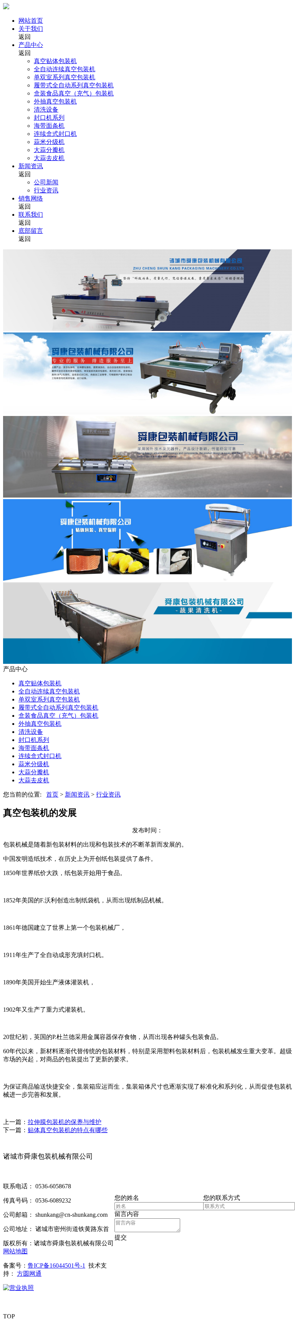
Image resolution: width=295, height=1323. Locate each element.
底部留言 (30, 230)
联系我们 (30, 214)
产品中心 (30, 45)
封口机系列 (49, 117)
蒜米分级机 (49, 142)
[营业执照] (18, 1288)
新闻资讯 (30, 166)
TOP (9, 1316)
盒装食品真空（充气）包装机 (74, 93)
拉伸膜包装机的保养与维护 (64, 1122)
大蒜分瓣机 (49, 150)
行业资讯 (46, 190)
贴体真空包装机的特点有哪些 (68, 1130)
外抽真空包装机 (55, 101)
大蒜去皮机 (49, 158)
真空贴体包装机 (55, 61)
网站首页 (30, 20)
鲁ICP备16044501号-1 (56, 1265)
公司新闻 (46, 182)
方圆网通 (29, 1273)
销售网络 (30, 198)
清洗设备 (46, 109)
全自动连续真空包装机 (64, 69)
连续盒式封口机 (55, 133)
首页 (52, 794)
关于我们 (30, 28)
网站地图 (15, 1251)
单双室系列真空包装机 (64, 77)
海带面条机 (49, 125)
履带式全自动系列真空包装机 (74, 85)
